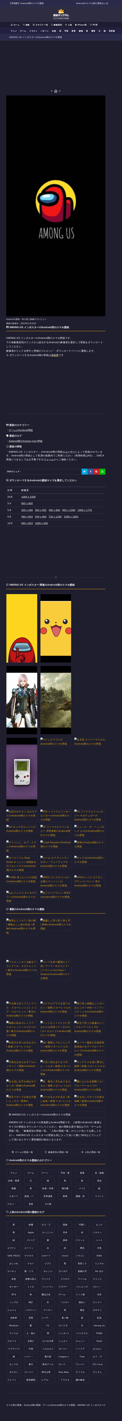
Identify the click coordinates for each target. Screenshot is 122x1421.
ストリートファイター (104, 1302)
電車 (93, 31)
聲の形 (48, 1356)
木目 (99, 1294)
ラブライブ (13, 1349)
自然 (54, 31)
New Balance (66, 1372)
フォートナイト (15, 1380)
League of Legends (69, 1356)
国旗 (65, 1224)
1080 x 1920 (71, 516)
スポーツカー (48, 1255)
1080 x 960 (41, 523)
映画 (65, 1196)
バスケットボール (102, 1232)
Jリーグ (31, 1240)
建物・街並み (82, 1196)
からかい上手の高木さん (105, 1349)
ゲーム (23, 31)
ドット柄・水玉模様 (86, 1294)
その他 (48, 1204)
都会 (82, 1310)
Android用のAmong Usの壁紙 (26, 441)
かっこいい (48, 1232)
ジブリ (48, 1263)
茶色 (14, 1279)
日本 (65, 1232)
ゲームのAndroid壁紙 (21, 430)
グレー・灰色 (99, 1287)
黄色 (82, 1248)
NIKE (99, 1255)
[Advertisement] (55, 65)
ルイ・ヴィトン (101, 1356)
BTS (14, 1294)
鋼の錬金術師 (82, 1380)
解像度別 (57, 25)
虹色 (99, 1318)
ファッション (82, 1240)
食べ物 (65, 1318)
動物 (14, 1188)
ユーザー (70, 452)
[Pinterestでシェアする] (96, 472)
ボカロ (65, 1255)
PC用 (95, 25)
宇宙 (66, 31)
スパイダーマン (66, 1325)
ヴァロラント (31, 1255)
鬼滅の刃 (82, 1271)
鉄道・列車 (48, 1188)
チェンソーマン (84, 1341)
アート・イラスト (51, 1173)
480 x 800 (54, 510)
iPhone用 (82, 25)
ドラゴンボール (84, 1255)
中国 (31, 1349)
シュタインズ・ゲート (70, 1341)
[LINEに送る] (102, 472)
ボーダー (13, 1287)
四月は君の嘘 (48, 1372)
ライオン (48, 1310)
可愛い (82, 1224)
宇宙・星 (65, 1173)
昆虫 (99, 1180)
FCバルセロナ (100, 1364)
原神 (65, 1240)
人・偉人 (30, 1333)
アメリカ (13, 1333)
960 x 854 (27, 523)
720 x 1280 (55, 516)
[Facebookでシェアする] (90, 472)
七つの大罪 (48, 1341)
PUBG (99, 1333)
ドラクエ (65, 1380)
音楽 (31, 1204)
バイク (82, 1188)
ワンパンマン (82, 1364)
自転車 (13, 1318)
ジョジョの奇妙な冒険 (18, 1310)
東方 (31, 1364)
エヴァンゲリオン (16, 1248)
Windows (14, 1325)
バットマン (48, 1287)
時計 (31, 1302)
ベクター (65, 1302)
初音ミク (82, 1263)
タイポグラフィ (66, 1271)
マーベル (82, 1279)
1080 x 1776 (85, 510)
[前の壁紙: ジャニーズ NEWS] (51, 91)
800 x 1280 (68, 510)
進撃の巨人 (30, 1279)
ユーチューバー (15, 1271)
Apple (31, 1232)
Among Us (99, 1325)
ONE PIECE (14, 1255)
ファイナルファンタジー (54, 1279)
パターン (45, 31)
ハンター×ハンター (68, 1333)
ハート (99, 1240)
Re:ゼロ (99, 1271)
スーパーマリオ (32, 1372)
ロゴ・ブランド (49, 1224)
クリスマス (82, 1333)
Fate (82, 1356)
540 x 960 (40, 516)
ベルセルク (48, 1349)
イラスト (33, 31)
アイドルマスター (85, 1372)
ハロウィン (30, 1310)
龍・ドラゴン (31, 1271)
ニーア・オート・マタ (53, 1318)
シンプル (13, 1302)
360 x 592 (40, 510)
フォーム (49, 459)
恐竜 (31, 1318)
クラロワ (65, 1279)
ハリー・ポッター (33, 1356)
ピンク (99, 1224)
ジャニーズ (82, 1287)
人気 (69, 25)
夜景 (74, 31)
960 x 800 (27, 503)
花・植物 (99, 1173)
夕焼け (31, 1341)
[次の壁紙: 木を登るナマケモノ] (60, 91)
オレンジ (48, 1271)
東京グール (48, 1364)
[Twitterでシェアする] (84, 472)
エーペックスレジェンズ (37, 1248)
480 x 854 (27, 516)
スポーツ (13, 1196)
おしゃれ (13, 1263)
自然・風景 (13, 1180)
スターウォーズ (15, 1341)
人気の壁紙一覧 (92, 1152)
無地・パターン (32, 1196)
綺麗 (31, 1224)
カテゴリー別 (41, 25)
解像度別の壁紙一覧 (58, 1152)
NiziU (99, 1341)
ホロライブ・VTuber (103, 1310)
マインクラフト (101, 1279)
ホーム (16, 25)
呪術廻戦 (30, 1380)
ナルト (31, 1263)
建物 (81, 31)
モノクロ (13, 1364)
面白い (82, 1302)
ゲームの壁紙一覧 (24, 1152)
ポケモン (13, 1372)
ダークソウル (65, 1349)
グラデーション (66, 1287)
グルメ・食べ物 (15, 1204)
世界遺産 (113, 31)
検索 (27, 25)
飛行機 (65, 1188)
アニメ (14, 31)
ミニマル (99, 1263)
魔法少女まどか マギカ (53, 1294)
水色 (99, 1248)
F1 (48, 1325)
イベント (99, 1196)
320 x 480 (27, 510)
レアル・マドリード (52, 1380)
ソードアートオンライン (88, 1349)
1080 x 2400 (28, 497)
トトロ (31, 1287)
